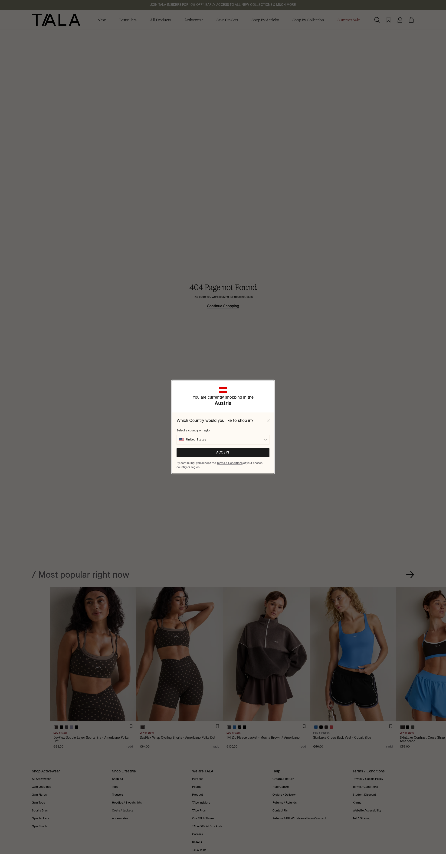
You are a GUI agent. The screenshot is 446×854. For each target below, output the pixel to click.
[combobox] (223, 439)
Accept (223, 452)
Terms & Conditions (230, 462)
